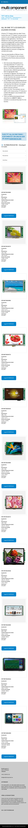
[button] (4, 2)
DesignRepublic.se (9, 826)
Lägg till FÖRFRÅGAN (9, 215)
